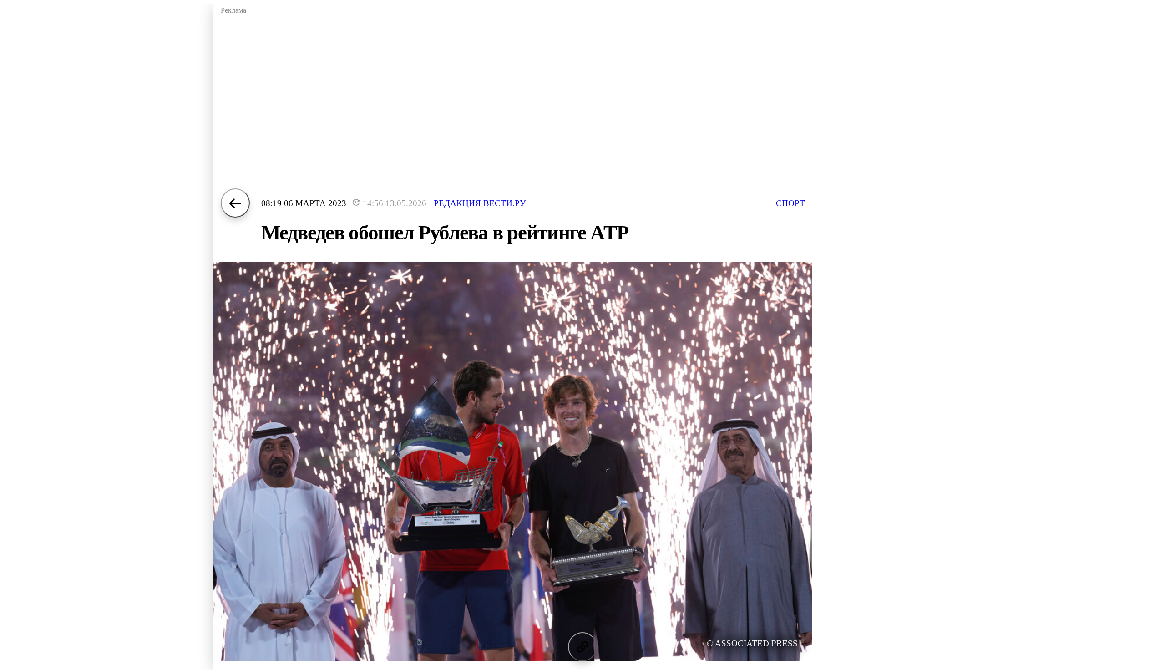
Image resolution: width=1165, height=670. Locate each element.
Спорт (790, 203)
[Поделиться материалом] (582, 646)
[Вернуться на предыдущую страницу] (235, 203)
